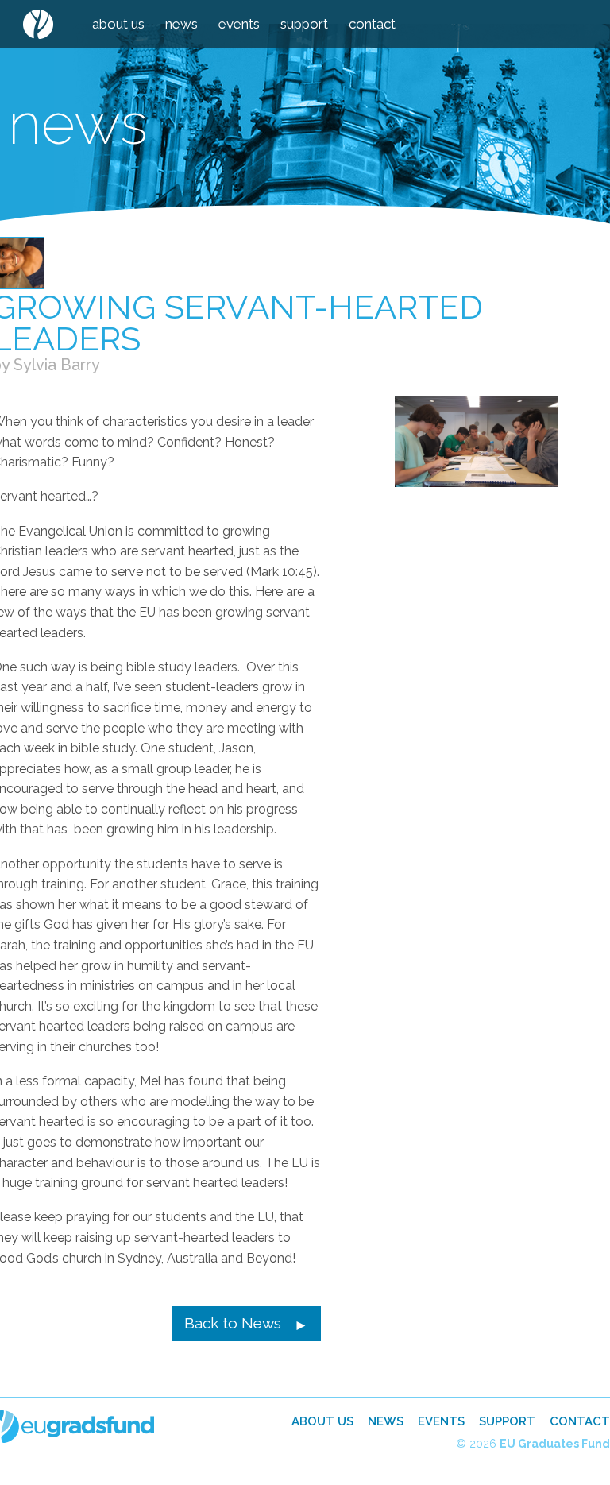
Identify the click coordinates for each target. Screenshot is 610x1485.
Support (304, 24)
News (181, 24)
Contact (372, 24)
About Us (118, 24)
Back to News (232, 1323)
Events (239, 24)
